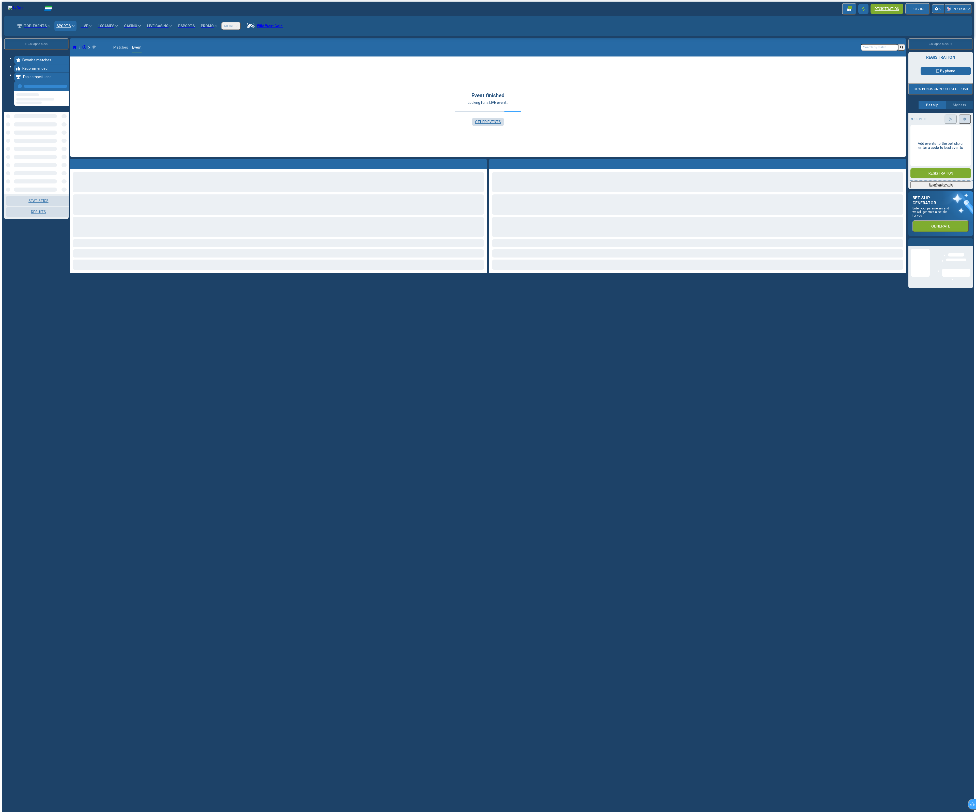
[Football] (84, 47)
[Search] (901, 47)
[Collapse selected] (58, 138)
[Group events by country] (64, 138)
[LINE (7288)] (75, 47)
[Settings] (938, 9)
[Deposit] (863, 9)
